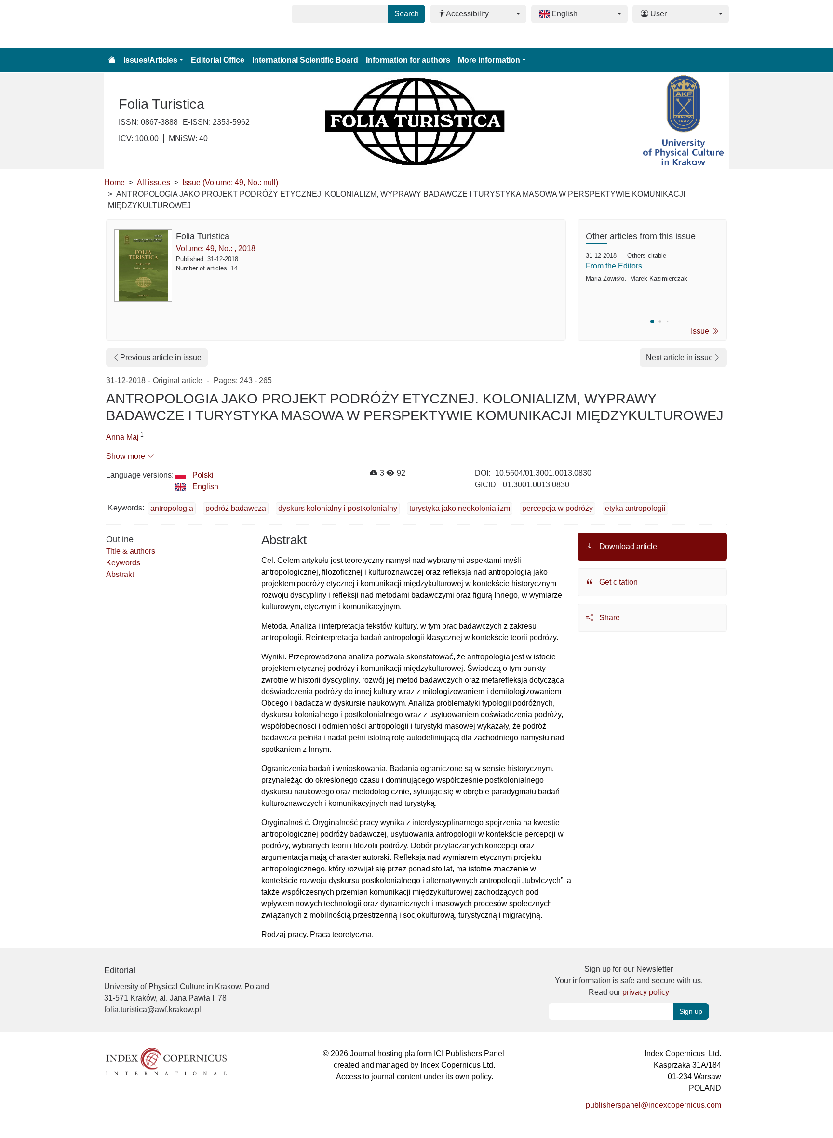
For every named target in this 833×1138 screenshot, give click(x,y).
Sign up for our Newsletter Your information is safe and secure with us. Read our (629, 980)
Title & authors (130, 551)
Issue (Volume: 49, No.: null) (230, 182)
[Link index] (166, 1061)
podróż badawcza (235, 508)
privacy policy (645, 992)
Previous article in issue (161, 357)
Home (114, 182)
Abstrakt (120, 574)
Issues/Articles (150, 60)
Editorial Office (217, 60)
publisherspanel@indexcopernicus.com (653, 1105)
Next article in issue (679, 357)
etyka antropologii (635, 508)
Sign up (690, 1011)
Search (406, 14)
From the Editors (614, 266)
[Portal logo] (152, 24)
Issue (701, 331)
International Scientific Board (305, 60)
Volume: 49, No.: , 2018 (215, 248)
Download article (627, 546)
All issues (153, 182)
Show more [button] (126, 456)
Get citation (617, 582)
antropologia (171, 508)
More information (489, 60)
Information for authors (408, 60)
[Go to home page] (112, 60)
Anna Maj (122, 437)
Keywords (123, 563)
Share (608, 618)
